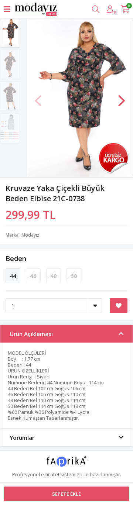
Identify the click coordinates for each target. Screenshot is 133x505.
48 (53, 275)
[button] (121, 97)
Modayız (30, 235)
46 (33, 275)
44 (13, 275)
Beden (16, 258)
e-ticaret (50, 474)
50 (74, 275)
